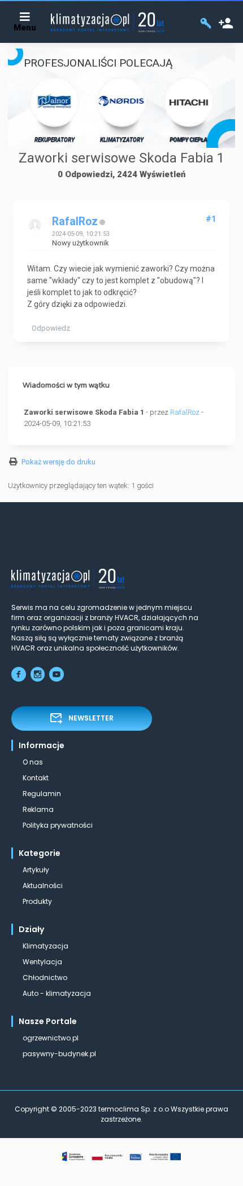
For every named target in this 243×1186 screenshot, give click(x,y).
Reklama (38, 809)
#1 (211, 218)
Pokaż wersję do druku (58, 462)
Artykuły (36, 870)
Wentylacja (42, 962)
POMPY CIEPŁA (188, 140)
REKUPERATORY (54, 140)
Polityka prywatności (58, 825)
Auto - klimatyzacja (57, 993)
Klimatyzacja (45, 946)
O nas (33, 762)
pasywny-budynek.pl (59, 1053)
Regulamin (42, 793)
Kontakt (36, 778)
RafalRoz (75, 221)
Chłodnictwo (45, 977)
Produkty (37, 901)
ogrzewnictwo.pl (51, 1038)
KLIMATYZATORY (122, 140)
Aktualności (43, 885)
